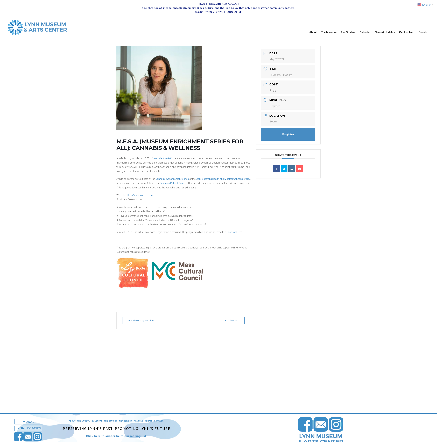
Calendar (97, 421)
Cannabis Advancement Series (172, 179)
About (72, 421)
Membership (125, 421)
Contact (158, 421)
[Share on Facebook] (276, 168)
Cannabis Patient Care (172, 183)
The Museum (83, 421)
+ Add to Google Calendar (143, 320)
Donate (149, 421)
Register (275, 106)
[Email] (299, 168)
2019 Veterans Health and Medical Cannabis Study (223, 179)
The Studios (111, 421)
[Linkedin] (291, 168)
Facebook (232, 232)
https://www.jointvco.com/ (140, 195)
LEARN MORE (233, 11)
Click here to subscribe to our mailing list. (116, 436)
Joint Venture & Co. (163, 158)
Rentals (138, 421)
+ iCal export (232, 320)
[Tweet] (284, 168)
